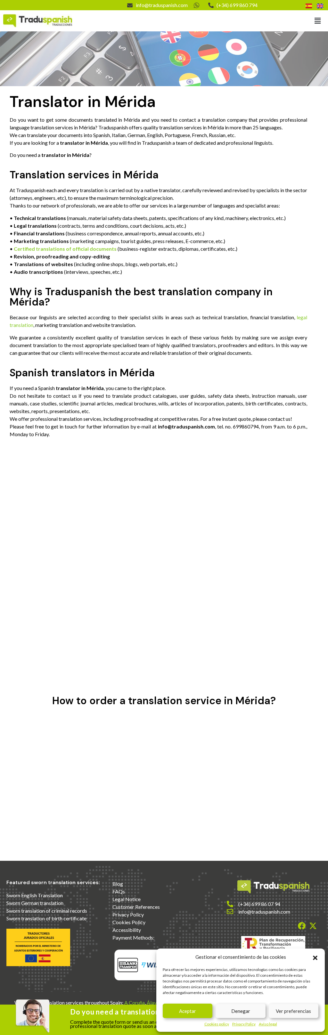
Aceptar (187, 1011)
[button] (315, 957)
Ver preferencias (293, 1011)
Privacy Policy (244, 1024)
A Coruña (134, 1002)
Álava (153, 1002)
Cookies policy (216, 1024)
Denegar (240, 1011)
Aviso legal (268, 1024)
